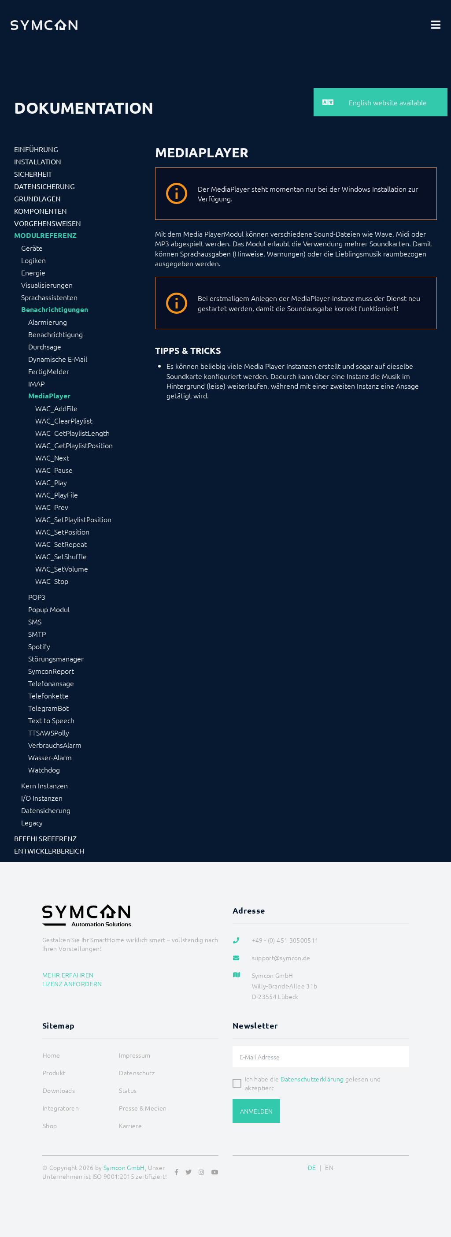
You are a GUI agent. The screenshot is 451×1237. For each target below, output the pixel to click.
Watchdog (44, 769)
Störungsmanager (56, 658)
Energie (33, 272)
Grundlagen (37, 198)
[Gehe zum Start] (433, 1188)
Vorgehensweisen (47, 223)
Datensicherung (44, 186)
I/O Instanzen (42, 797)
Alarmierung (47, 321)
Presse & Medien (142, 1107)
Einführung (36, 149)
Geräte (32, 247)
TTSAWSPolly (48, 732)
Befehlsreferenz (45, 838)
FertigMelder (48, 371)
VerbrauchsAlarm (54, 744)
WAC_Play (51, 482)
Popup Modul (49, 609)
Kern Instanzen (44, 785)
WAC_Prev (51, 506)
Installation (37, 161)
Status (128, 1090)
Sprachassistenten (49, 297)
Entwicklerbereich (49, 850)
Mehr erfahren (68, 974)
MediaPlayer (49, 395)
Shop (50, 1125)
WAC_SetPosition (62, 531)
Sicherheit (33, 173)
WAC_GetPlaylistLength (72, 432)
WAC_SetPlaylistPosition (73, 519)
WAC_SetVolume (61, 568)
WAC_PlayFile (56, 494)
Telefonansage (51, 683)
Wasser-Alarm (50, 757)
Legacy (32, 822)
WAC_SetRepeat (61, 543)
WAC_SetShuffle (61, 556)
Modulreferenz (45, 235)
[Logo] (44, 24)
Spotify (39, 646)
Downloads (59, 1090)
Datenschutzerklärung (312, 1078)
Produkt (54, 1072)
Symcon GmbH (124, 1167)
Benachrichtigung (55, 334)
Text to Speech (51, 720)
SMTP (37, 633)
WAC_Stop (51, 580)
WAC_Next (52, 457)
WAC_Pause (54, 469)
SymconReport (51, 670)
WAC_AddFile (56, 408)
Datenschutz (137, 1072)
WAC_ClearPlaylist (63, 420)
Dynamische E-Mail (57, 358)
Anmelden (256, 1111)
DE (312, 1167)
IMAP (36, 383)
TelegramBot (48, 707)
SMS (34, 621)
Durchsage (44, 346)
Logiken (33, 260)
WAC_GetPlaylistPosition (74, 445)
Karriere (130, 1125)
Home (51, 1055)
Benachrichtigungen (54, 309)
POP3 (36, 596)
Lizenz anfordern (72, 983)
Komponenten (40, 210)
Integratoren (61, 1107)
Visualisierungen (47, 284)
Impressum (134, 1055)
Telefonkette (48, 695)
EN (329, 1167)
